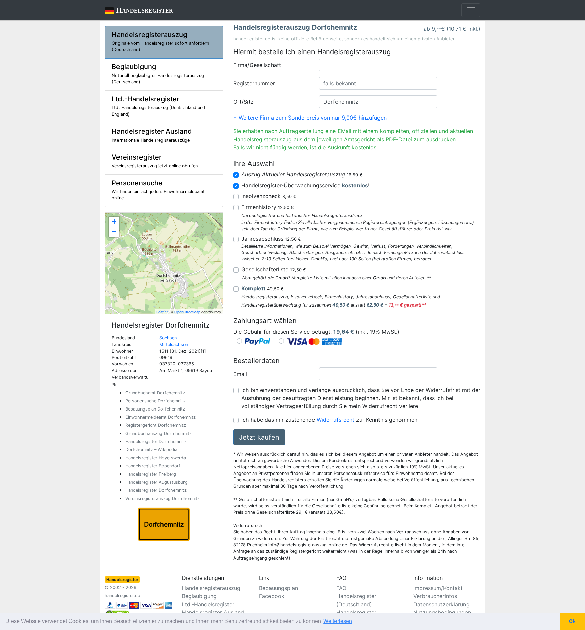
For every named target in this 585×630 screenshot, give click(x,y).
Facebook (271, 596)
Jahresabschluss (271, 238)
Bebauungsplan (278, 588)
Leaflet (162, 311)
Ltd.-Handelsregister (208, 604)
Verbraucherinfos (435, 596)
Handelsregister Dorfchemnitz (156, 441)
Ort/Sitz (243, 101)
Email (240, 374)
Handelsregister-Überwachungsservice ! (305, 185)
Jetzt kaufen (259, 437)
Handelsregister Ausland (213, 612)
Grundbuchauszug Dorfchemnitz (158, 433)
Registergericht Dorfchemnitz (155, 425)
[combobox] (378, 65)
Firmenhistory (267, 207)
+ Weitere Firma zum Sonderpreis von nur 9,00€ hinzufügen (310, 117)
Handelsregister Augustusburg (156, 482)
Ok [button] (572, 621)
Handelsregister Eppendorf (152, 465)
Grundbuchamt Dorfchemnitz (155, 392)
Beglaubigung (199, 596)
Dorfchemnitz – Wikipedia (151, 449)
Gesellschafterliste (273, 269)
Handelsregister (139, 10)
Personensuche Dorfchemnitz (155, 400)
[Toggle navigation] (470, 10)
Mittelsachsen (173, 344)
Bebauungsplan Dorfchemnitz (155, 409)
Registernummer (254, 83)
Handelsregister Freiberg (150, 474)
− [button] (114, 232)
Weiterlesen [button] (337, 621)
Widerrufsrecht (335, 419)
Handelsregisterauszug (211, 588)
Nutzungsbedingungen (442, 612)
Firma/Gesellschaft (257, 65)
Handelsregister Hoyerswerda (155, 457)
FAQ (341, 588)
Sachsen (168, 337)
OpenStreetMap (187, 311)
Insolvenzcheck (268, 196)
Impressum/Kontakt (438, 588)
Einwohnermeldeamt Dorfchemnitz (160, 417)
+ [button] (114, 221)
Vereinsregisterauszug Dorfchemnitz (162, 498)
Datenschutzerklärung (441, 604)
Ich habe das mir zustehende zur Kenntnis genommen (329, 419)
